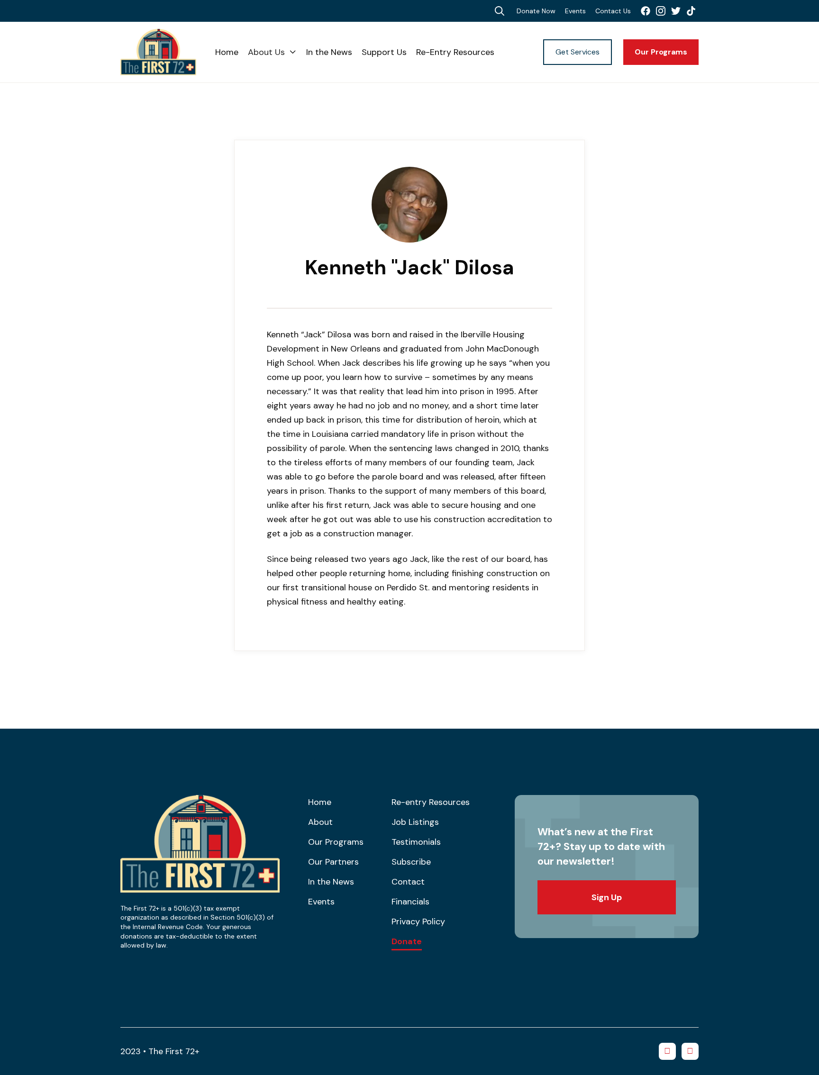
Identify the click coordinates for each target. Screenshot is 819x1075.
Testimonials (416, 842)
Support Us (384, 52)
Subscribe (411, 861)
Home (226, 52)
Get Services (577, 52)
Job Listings (415, 822)
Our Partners (333, 861)
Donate (406, 942)
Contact (408, 881)
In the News (329, 52)
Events (575, 11)
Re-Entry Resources (455, 52)
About (320, 822)
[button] (272, 52)
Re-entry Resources (430, 802)
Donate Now (536, 11)
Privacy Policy (418, 921)
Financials (410, 901)
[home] (167, 52)
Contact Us (613, 11)
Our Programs (661, 52)
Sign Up (607, 897)
